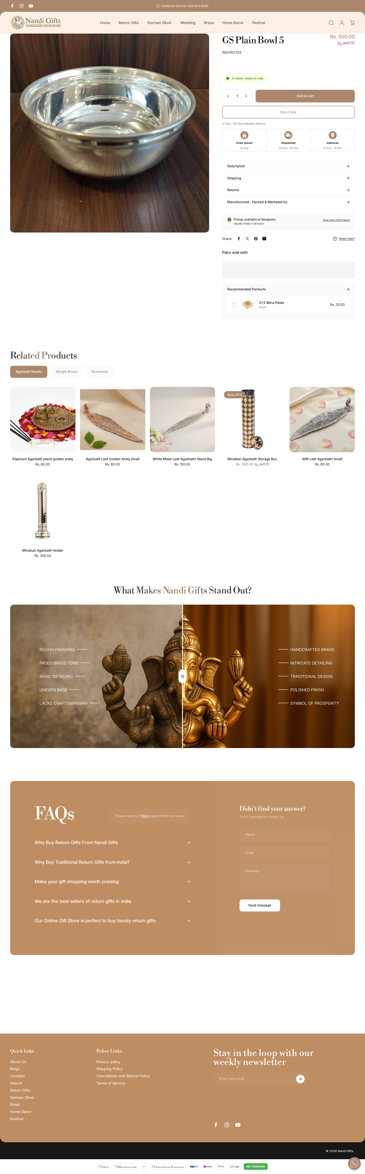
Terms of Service (110, 1083)
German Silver (22, 1097)
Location (17, 1076)
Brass (15, 1104)
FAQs (144, 816)
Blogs (15, 1069)
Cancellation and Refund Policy (123, 1076)
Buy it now (289, 112)
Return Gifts (20, 1090)
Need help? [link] (347, 238)
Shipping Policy (109, 1069)
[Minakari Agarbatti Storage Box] (252, 419)
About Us (18, 1062)
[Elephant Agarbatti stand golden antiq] (42, 419)
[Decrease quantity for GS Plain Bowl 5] (227, 96)
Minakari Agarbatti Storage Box (252, 459)
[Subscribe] (300, 1079)
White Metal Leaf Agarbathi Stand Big (182, 459)
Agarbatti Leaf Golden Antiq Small (112, 459)
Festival (16, 1119)
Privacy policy (108, 1062)
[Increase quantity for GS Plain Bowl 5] (247, 96)
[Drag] (182, 676)
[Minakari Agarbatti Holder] (42, 511)
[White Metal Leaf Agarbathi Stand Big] (182, 419)
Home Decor (20, 1112)
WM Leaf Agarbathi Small (322, 459)
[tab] (28, 372)
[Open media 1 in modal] (109, 133)
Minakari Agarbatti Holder (42, 550)
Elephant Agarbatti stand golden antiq (42, 459)
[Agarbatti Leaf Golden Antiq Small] (112, 419)
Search (16, 1083)
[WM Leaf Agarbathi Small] (322, 419)
